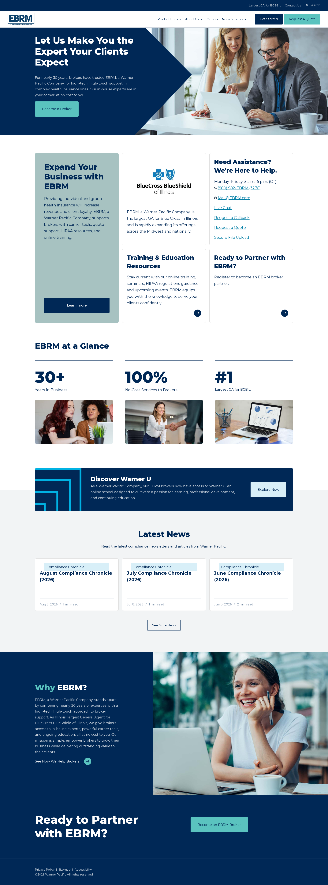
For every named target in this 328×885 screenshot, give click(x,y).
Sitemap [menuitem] (64, 869)
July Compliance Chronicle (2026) (159, 576)
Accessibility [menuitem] (83, 869)
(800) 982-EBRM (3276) (239, 188)
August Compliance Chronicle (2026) (76, 576)
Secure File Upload (231, 237)
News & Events (233, 19)
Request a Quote (230, 227)
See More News (164, 625)
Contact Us (293, 5)
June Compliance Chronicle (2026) (247, 576)
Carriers (212, 19)
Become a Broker (57, 109)
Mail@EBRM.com (234, 198)
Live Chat (223, 207)
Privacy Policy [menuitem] (44, 869)
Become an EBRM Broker (219, 825)
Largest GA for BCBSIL (265, 5)
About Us (192, 19)
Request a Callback (232, 217)
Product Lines (168, 19)
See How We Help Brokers (57, 761)
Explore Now (268, 490)
